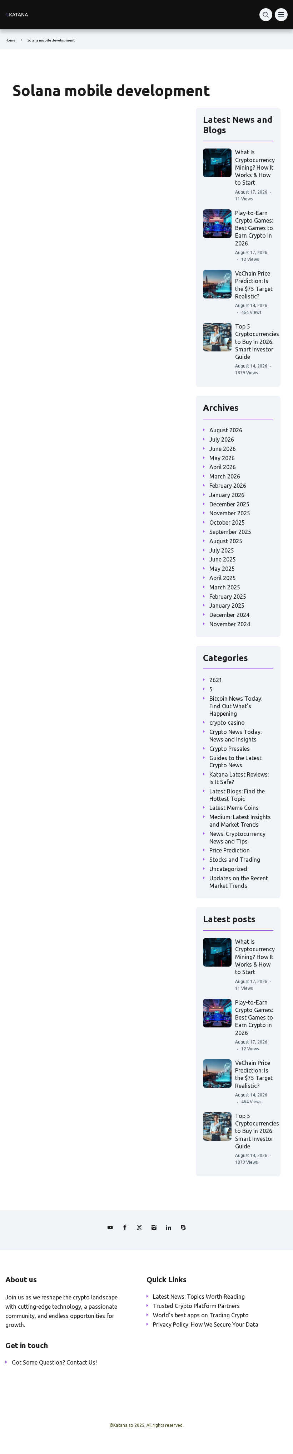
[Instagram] (154, 1227)
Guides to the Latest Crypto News (235, 762)
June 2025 (222, 559)
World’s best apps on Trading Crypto (201, 1315)
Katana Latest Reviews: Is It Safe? (239, 778)
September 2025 (230, 532)
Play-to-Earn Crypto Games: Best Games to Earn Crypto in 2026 (254, 228)
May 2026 (222, 458)
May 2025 (222, 568)
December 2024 (229, 615)
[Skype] (183, 1227)
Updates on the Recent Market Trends (238, 882)
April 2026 (222, 467)
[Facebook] (124, 1227)
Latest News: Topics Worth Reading (199, 1296)
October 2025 (227, 522)
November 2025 (229, 513)
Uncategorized (228, 869)
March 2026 (224, 476)
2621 (215, 680)
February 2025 (227, 596)
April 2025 (222, 578)
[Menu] (281, 14)
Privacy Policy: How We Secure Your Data (205, 1324)
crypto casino (227, 722)
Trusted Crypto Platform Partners (196, 1306)
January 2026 (226, 495)
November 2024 (229, 624)
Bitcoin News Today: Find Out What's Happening (235, 706)
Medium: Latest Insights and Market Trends (240, 821)
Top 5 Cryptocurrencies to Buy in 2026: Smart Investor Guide (257, 341)
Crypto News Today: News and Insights (235, 736)
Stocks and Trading (234, 859)
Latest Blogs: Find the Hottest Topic (237, 795)
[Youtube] (110, 1227)
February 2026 (227, 485)
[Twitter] (139, 1227)
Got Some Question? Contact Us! (54, 1362)
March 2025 (224, 587)
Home (10, 40)
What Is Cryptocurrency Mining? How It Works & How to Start (255, 167)
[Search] (265, 14)
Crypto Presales (229, 748)
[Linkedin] (168, 1227)
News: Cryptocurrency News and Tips (237, 838)
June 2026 (222, 449)
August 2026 (225, 430)
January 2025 (226, 605)
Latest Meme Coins (234, 807)
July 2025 (221, 550)
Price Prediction (229, 850)
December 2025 (229, 504)
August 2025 (225, 541)
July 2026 (221, 439)
